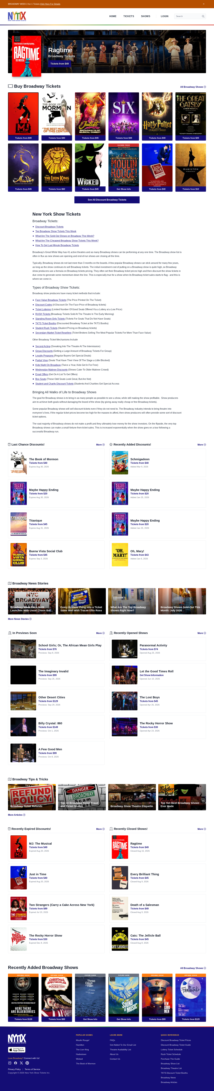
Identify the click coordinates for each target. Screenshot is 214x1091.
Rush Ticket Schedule (171, 1054)
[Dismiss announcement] (203, 4)
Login (164, 16)
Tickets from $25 (191, 138)
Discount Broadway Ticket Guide (176, 1045)
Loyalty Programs (44, 355)
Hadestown (81, 1054)
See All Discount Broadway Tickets (107, 200)
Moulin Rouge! (82, 1040)
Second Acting (42, 346)
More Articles (15, 815)
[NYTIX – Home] (17, 16)
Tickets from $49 (60, 63)
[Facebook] (15, 1063)
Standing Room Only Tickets (50, 318)
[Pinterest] (27, 1063)
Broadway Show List (170, 1064)
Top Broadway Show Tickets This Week (55, 231)
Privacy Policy (14, 1069)
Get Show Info (124, 189)
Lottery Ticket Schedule (171, 1050)
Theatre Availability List (120, 1050)
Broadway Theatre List (171, 1068)
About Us (114, 1054)
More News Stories (18, 619)
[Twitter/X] (21, 1063)
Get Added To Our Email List (123, 1045)
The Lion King (82, 1050)
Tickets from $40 (57, 138)
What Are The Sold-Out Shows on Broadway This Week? (64, 236)
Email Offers (41, 374)
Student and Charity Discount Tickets (54, 383)
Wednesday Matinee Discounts (51, 369)
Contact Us (115, 1059)
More (99, 444)
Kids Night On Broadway (48, 365)
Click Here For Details (50, 4)
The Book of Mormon (85, 1064)
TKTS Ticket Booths (45, 323)
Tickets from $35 (124, 138)
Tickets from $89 (57, 1019)
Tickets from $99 (157, 1019)
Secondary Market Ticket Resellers (53, 333)
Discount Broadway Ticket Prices (176, 1040)
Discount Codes (43, 304)
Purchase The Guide (170, 1059)
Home (113, 16)
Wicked (79, 1059)
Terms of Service (32, 1069)
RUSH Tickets (43, 314)
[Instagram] (10, 1063)
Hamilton (80, 1045)
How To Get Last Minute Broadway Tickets (57, 245)
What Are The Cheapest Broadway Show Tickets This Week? (67, 240)
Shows (145, 16)
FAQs (112, 1040)
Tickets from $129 (23, 1019)
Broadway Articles (169, 1082)
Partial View (41, 360)
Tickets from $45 (90, 138)
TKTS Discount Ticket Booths (174, 1073)
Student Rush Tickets (46, 328)
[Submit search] (203, 16)
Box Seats (40, 379)
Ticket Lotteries (43, 309)
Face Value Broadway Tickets (50, 300)
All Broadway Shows (192, 87)
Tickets (128, 16)
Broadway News (168, 1078)
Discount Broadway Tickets (49, 227)
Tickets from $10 (191, 189)
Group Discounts (44, 351)
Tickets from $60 (57, 189)
